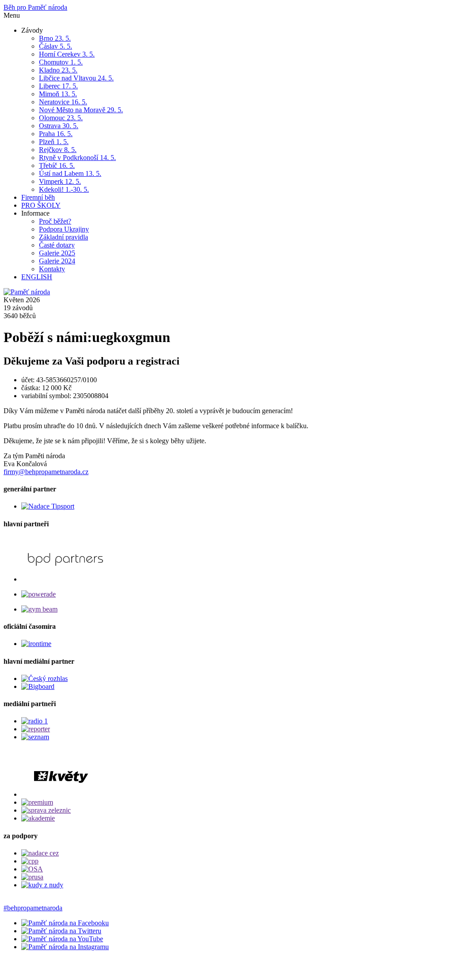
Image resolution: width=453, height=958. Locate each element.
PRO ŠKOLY (41, 205)
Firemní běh (38, 197)
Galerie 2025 (57, 253)
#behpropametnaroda (33, 908)
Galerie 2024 (57, 261)
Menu (12, 15)
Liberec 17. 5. (58, 86)
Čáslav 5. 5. (55, 46)
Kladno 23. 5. (58, 70)
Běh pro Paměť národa (35, 7)
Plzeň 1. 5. (54, 141)
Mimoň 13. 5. (58, 94)
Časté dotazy (57, 245)
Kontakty (52, 269)
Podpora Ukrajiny (64, 229)
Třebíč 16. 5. (57, 165)
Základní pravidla (63, 237)
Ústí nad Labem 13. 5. (70, 173)
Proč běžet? (55, 221)
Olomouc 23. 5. (61, 118)
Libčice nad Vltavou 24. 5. (76, 78)
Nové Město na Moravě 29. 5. (81, 110)
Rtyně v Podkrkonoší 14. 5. (77, 157)
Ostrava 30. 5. (58, 125)
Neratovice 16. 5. (63, 102)
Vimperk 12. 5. (60, 181)
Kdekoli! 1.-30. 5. (64, 189)
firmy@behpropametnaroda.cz (46, 471)
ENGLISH (36, 277)
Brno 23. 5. (55, 38)
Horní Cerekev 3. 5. (67, 54)
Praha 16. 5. (56, 133)
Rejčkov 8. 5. (58, 149)
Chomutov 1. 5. (61, 62)
